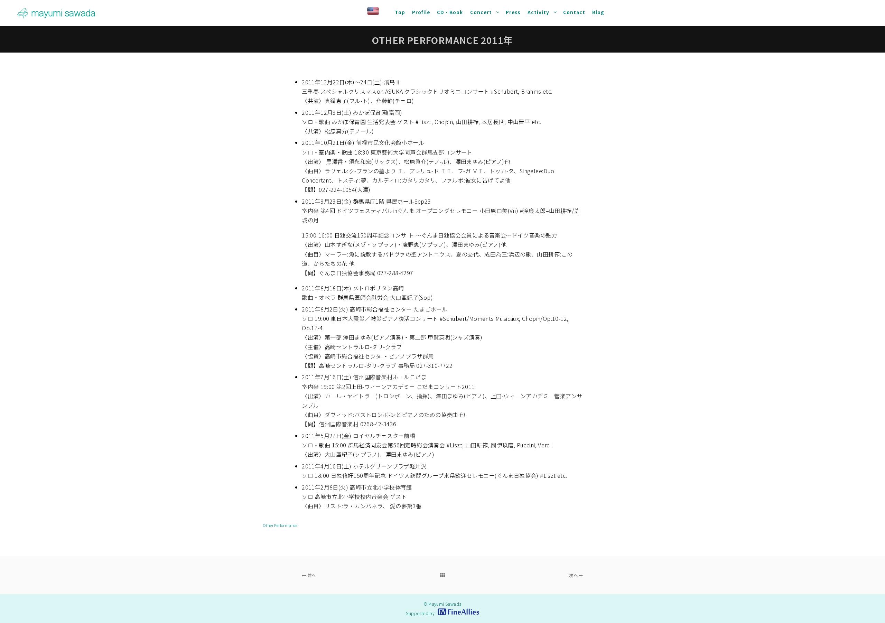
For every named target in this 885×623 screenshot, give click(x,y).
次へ (574, 575)
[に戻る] (443, 575)
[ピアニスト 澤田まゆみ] (22, 13)
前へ (311, 575)
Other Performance (280, 525)
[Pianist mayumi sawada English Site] (379, 12)
